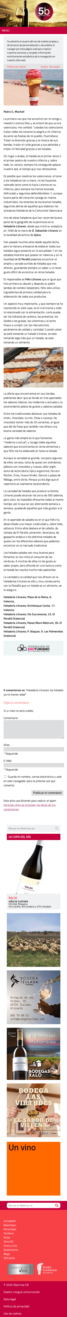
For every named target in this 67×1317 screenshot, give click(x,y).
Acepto (44, 66)
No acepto (54, 66)
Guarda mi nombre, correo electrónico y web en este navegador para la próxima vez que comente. (32, 780)
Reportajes (10, 1225)
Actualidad (10, 1221)
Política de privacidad (16, 1306)
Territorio (9, 1233)
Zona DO (8, 1241)
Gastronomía (11, 1250)
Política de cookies (16, 66)
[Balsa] (33, 867)
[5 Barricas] (44, 12)
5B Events (9, 1258)
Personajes (10, 1229)
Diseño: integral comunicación (22, 1292)
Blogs (7, 1254)
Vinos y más (10, 1246)
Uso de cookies (12, 1313)
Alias (6, 745)
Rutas (7, 1237)
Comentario (11, 718)
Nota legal (10, 1299)
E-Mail (8, 761)
